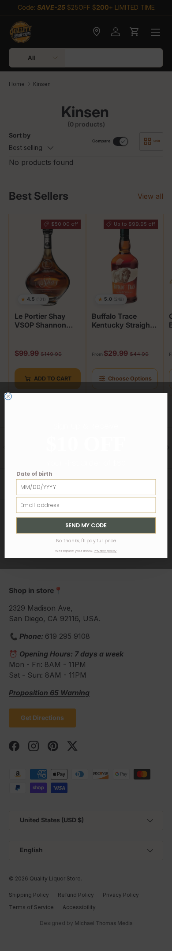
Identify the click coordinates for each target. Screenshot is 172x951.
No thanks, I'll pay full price (86, 540)
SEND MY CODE (86, 525)
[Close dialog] (8, 396)
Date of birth (34, 473)
